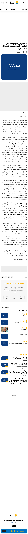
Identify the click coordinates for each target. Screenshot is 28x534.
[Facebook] (21, 297)
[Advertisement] (14, 26)
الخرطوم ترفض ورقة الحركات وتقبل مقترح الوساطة (19, 322)
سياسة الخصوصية (22, 531)
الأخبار (7, 373)
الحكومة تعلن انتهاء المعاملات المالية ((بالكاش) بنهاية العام (18, 343)
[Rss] (13, 526)
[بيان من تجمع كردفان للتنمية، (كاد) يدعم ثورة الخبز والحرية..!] (4, 358)
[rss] (6, 297)
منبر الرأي (6, 366)
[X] (14, 297)
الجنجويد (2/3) (25, 315)
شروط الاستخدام (14, 531)
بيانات (7, 359)
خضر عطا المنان (24, 368)
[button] (4, 531)
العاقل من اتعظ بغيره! (23, 334)
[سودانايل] (14, 2)
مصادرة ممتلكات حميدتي (23, 329)
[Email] (8, 277)
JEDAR (12, 522)
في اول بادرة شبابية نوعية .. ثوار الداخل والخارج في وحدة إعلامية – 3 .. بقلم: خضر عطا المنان (18, 364)
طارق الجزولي (25, 360)
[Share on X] (12, 277)
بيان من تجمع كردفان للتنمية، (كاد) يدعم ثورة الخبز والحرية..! (18, 357)
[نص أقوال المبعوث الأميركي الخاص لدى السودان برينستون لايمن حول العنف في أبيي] (4, 372)
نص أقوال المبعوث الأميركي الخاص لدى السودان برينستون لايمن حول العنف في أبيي (18, 372)
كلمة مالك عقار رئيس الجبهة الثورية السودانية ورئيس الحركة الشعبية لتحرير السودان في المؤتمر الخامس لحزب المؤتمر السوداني (18, 381)
